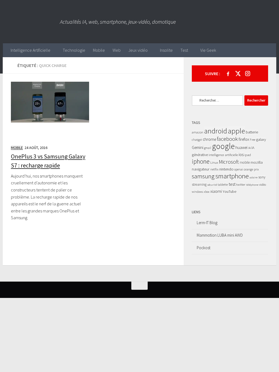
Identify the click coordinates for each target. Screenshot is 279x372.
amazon (197, 132)
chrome (209, 139)
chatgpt (197, 140)
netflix (214, 169)
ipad (247, 155)
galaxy (261, 139)
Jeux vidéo (138, 50)
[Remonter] (139, 286)
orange (248, 169)
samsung (203, 176)
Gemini (197, 147)
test (232, 184)
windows (197, 192)
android (215, 131)
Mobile (99, 50)
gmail (207, 148)
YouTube (229, 191)
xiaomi (216, 191)
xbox (207, 192)
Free (252, 140)
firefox (244, 139)
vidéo (262, 184)
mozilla (257, 162)
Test (184, 50)
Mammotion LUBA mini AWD (220, 235)
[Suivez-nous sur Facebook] (228, 74)
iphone (201, 161)
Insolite (166, 50)
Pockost (203, 247)
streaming (199, 184)
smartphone (232, 176)
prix (256, 169)
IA (249, 148)
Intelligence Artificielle (30, 50)
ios (241, 154)
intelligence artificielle (223, 155)
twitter (240, 184)
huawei (241, 147)
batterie (252, 132)
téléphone (252, 185)
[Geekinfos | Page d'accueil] (31, 21)
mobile (245, 162)
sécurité (212, 185)
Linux (214, 162)
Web (117, 50)
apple (236, 130)
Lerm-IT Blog (207, 222)
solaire (253, 177)
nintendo (226, 169)
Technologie (74, 50)
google (223, 146)
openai (238, 169)
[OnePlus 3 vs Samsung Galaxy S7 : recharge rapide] (50, 111)
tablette (223, 184)
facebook (227, 138)
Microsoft (229, 161)
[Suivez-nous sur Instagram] (248, 74)
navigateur (201, 169)
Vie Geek (208, 50)
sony (261, 177)
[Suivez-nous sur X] (238, 74)
